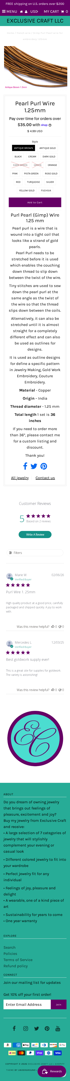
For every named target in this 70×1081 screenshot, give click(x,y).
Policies (10, 953)
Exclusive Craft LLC (35, 20)
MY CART (56, 11)
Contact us (45, 478)
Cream (32, 156)
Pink (15, 173)
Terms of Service (18, 960)
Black (18, 156)
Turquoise (33, 182)
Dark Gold (49, 156)
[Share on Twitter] (34, 468)
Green (37, 165)
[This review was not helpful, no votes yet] (60, 626)
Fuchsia (46, 190)
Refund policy (16, 966)
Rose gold (51, 173)
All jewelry (20, 478)
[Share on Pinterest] (43, 468)
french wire (24, 33)
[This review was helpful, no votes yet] (53, 626)
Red (18, 182)
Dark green (20, 165)
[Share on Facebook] (25, 468)
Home (10, 33)
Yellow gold (27, 190)
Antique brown (23, 148)
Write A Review (35, 534)
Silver (50, 182)
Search (10, 947)
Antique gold (47, 148)
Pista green (31, 173)
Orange (52, 165)
